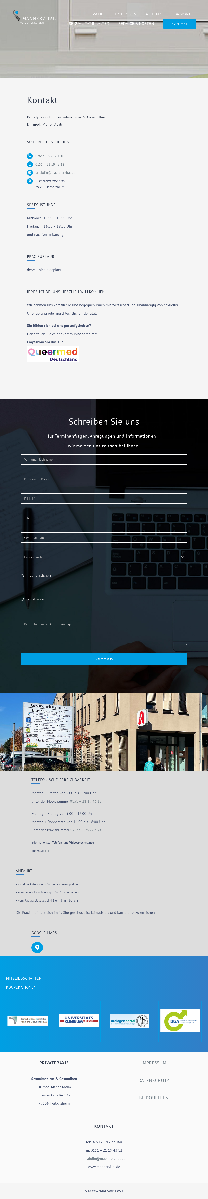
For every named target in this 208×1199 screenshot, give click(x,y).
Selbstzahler (35, 599)
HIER (48, 851)
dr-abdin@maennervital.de (55, 172)
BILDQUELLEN (154, 1098)
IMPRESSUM (153, 1063)
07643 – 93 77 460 (49, 156)
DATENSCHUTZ (153, 1080)
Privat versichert (38, 575)
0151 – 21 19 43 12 (49, 164)
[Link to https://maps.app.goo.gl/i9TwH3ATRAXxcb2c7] (37, 947)
